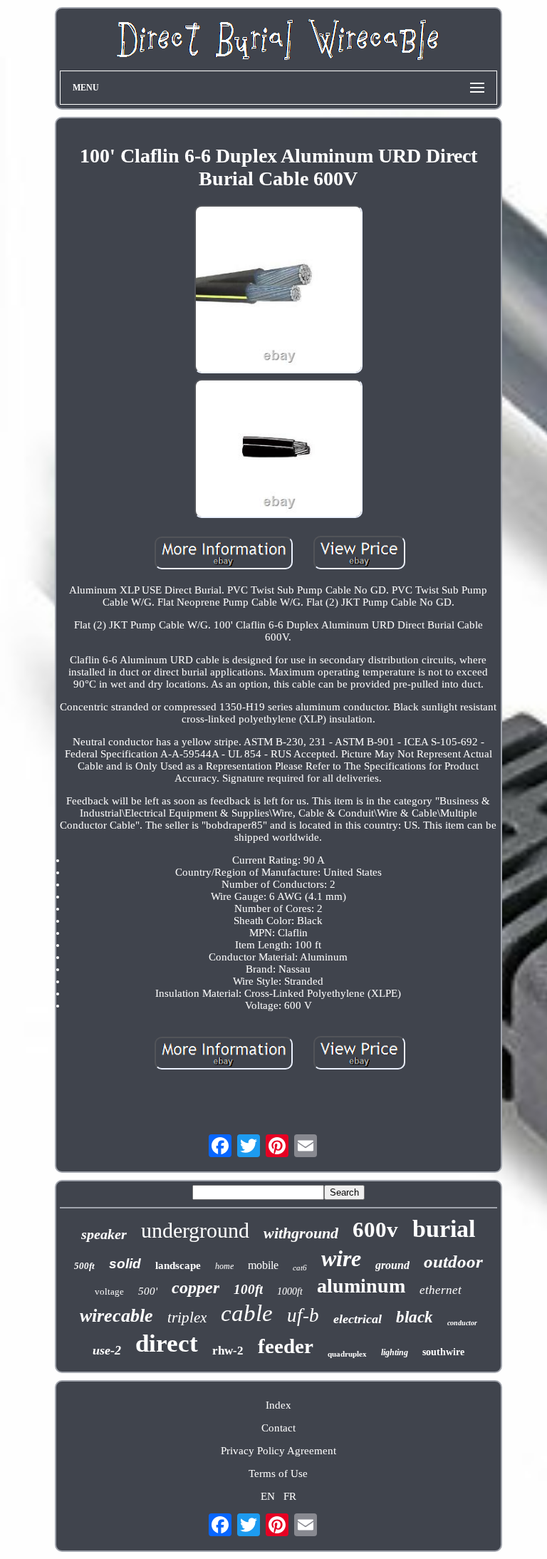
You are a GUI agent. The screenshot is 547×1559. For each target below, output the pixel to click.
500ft (84, 1265)
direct (166, 1343)
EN (268, 1496)
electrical (357, 1319)
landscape (178, 1265)
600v (375, 1229)
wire (341, 1258)
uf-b (303, 1315)
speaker (104, 1234)
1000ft (290, 1291)
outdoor (453, 1261)
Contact (278, 1428)
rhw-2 (228, 1350)
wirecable (116, 1315)
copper (195, 1287)
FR (289, 1496)
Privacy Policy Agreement (278, 1450)
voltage (109, 1291)
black (414, 1317)
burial (443, 1229)
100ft (248, 1289)
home (224, 1266)
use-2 (107, 1350)
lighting (394, 1352)
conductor (462, 1323)
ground (392, 1265)
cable (247, 1313)
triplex (187, 1317)
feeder (285, 1346)
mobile (263, 1265)
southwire (443, 1352)
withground (301, 1233)
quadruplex (347, 1354)
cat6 (300, 1267)
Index (278, 1405)
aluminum (361, 1286)
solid (125, 1263)
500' (147, 1291)
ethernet (441, 1290)
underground (195, 1230)
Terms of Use (278, 1473)
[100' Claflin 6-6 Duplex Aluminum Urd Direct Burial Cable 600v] (278, 291)
